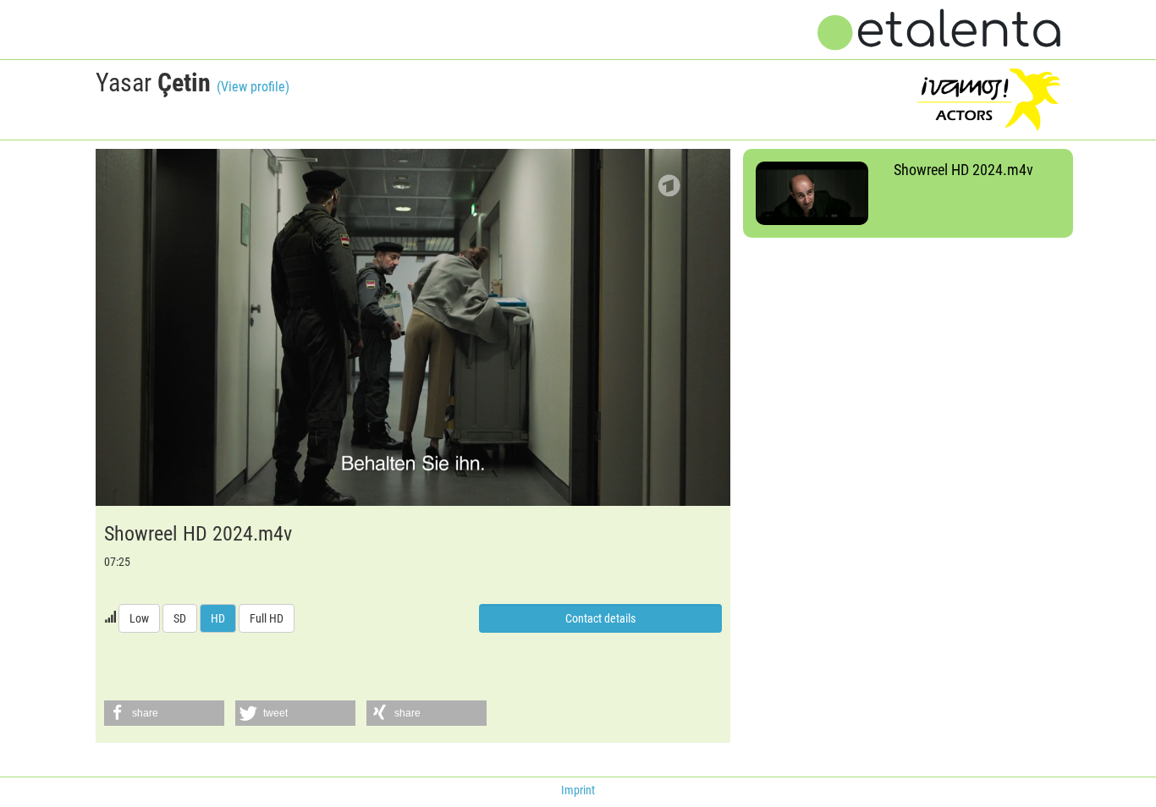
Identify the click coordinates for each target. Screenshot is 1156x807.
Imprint (578, 790)
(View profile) (253, 87)
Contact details (600, 618)
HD (218, 618)
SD (179, 618)
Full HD (266, 618)
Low (139, 618)
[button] (164, 713)
